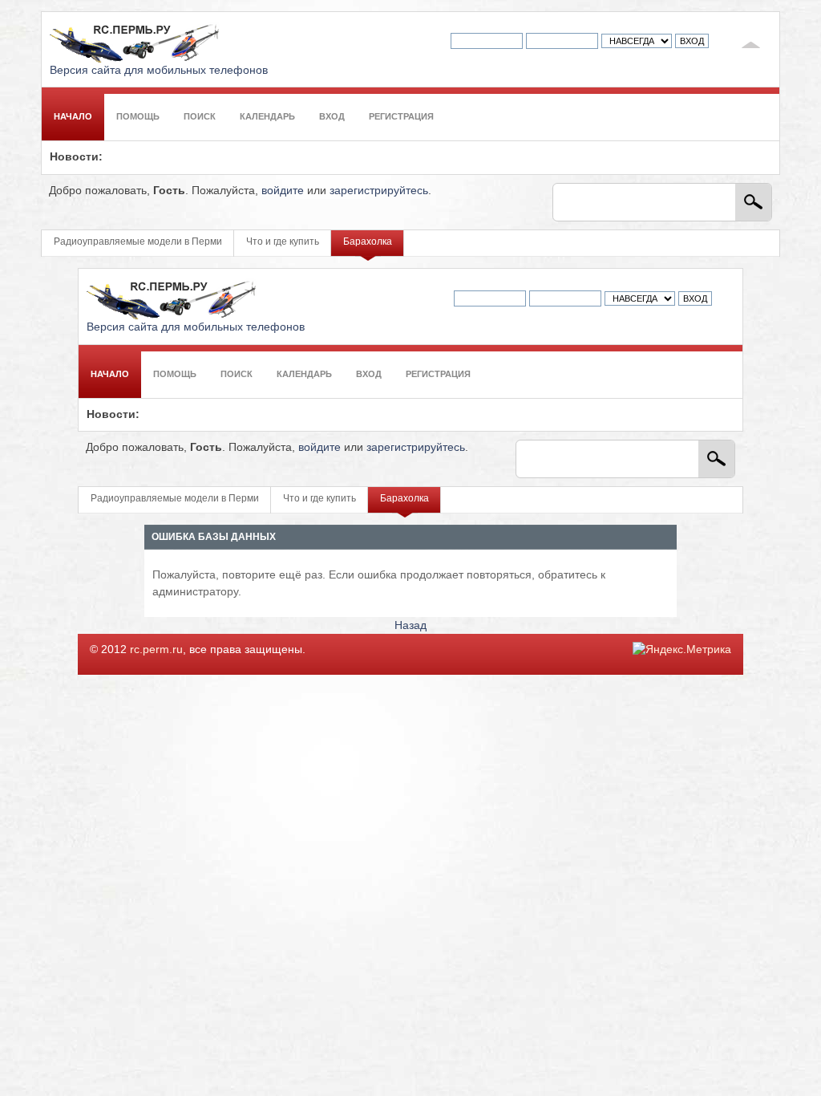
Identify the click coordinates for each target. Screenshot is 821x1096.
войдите (282, 191)
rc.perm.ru (156, 649)
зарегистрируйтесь (379, 191)
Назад (410, 625)
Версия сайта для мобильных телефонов (159, 70)
